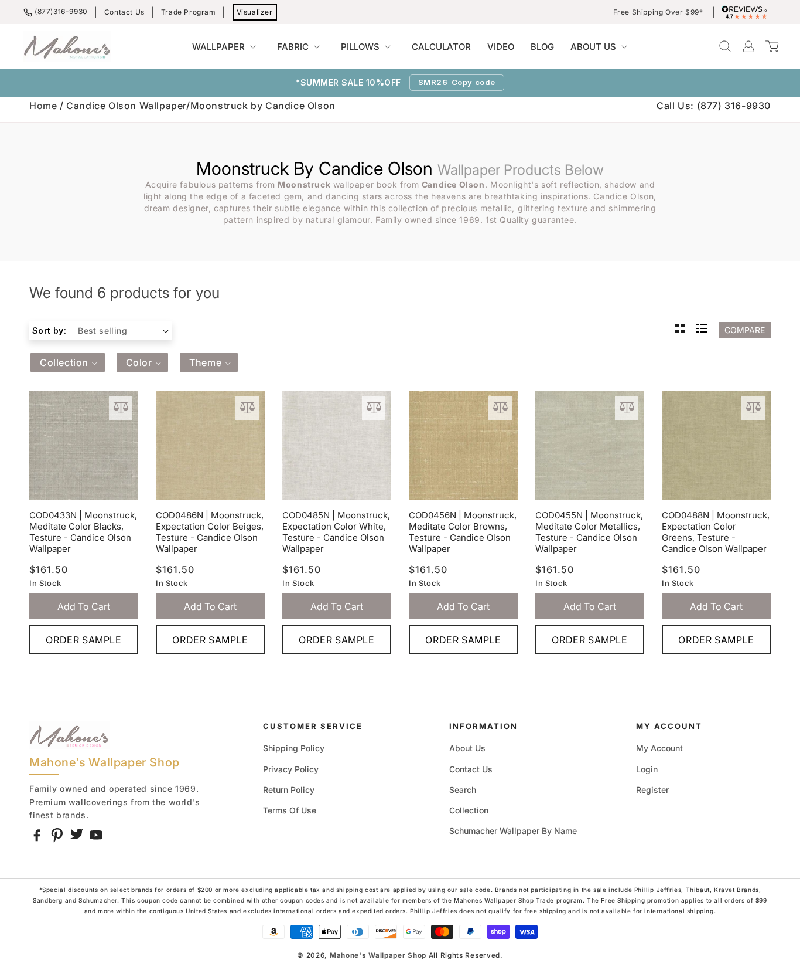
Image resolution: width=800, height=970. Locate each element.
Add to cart (83, 606)
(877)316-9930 (61, 11)
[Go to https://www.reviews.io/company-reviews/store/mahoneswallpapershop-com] (747, 12)
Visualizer (255, 12)
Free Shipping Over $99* (658, 12)
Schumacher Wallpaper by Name (513, 831)
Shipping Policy (293, 748)
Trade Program (188, 12)
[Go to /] (67, 46)
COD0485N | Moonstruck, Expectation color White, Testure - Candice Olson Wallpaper (336, 532)
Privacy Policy (291, 769)
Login (647, 769)
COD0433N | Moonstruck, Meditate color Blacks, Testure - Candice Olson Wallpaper (83, 532)
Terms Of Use (289, 810)
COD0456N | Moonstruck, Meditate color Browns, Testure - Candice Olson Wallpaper (463, 532)
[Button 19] (680, 329)
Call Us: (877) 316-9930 (714, 105)
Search (462, 790)
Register (652, 790)
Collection (468, 810)
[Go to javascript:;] (120, 408)
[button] (226, 47)
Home (43, 105)
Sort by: (49, 330)
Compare (744, 330)
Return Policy (288, 790)
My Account (659, 748)
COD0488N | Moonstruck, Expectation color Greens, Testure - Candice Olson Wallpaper (716, 532)
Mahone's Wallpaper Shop (378, 955)
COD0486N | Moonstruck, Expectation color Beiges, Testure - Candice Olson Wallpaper (210, 532)
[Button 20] (701, 329)
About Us (467, 748)
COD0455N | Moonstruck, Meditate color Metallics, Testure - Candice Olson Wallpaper (589, 532)
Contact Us (124, 12)
